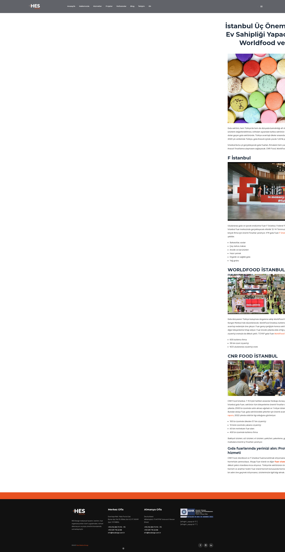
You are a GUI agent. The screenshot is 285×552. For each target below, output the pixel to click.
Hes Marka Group (82, 545)
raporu (231, 415)
